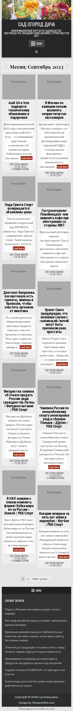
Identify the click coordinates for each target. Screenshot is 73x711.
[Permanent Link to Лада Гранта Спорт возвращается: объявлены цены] (18, 188)
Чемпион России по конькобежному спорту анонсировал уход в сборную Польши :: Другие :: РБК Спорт (54, 417)
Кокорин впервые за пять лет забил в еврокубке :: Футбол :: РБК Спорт (54, 519)
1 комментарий (20, 169)
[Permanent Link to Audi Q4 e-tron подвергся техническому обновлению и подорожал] (18, 86)
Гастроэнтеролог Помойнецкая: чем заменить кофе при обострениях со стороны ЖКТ (54, 217)
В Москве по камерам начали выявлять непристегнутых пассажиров (54, 110)
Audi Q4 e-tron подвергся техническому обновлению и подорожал (18, 110)
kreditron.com (45, 708)
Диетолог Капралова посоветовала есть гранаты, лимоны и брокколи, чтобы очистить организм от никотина (18, 301)
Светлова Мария (19, 164)
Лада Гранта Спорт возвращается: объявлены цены (18, 208)
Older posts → (41, 578)
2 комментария (55, 478)
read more (26, 158)
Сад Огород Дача (36, 24)
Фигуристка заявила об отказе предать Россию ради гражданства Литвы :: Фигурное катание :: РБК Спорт (18, 400)
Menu (39, 43)
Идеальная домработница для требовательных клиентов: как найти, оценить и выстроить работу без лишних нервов (34, 636)
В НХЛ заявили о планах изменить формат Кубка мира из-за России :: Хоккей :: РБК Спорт (18, 505)
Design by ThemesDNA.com (36, 702)
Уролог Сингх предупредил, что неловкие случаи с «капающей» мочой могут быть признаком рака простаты (54, 321)
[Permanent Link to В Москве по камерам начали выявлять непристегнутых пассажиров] (54, 86)
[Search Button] (36, 52)
